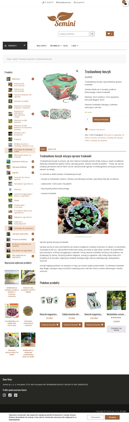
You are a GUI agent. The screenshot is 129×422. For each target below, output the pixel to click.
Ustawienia (95, 417)
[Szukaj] (92, 33)
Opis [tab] (43, 149)
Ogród (15, 59)
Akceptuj (112, 417)
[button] (77, 71)
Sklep (9, 59)
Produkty (12, 45)
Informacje (55, 45)
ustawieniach (14, 419)
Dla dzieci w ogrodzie (112, 135)
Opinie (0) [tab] (52, 149)
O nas (74, 45)
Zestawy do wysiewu (26, 59)
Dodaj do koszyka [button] (49, 325)
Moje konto (41, 45)
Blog (65, 45)
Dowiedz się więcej (116, 329)
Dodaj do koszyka (101, 119)
